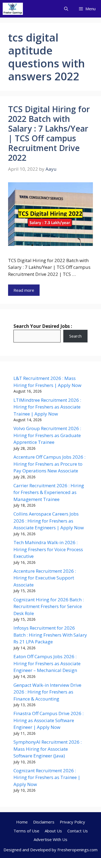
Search (75, 336)
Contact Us (77, 830)
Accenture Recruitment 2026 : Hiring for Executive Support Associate (44, 578)
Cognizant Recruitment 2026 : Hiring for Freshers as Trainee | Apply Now (46, 777)
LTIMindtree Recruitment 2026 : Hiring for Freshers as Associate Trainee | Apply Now (47, 407)
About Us (53, 830)
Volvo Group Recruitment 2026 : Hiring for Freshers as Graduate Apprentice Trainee (47, 435)
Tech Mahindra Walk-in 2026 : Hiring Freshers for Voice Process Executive (48, 549)
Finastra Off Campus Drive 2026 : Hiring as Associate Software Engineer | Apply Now (48, 720)
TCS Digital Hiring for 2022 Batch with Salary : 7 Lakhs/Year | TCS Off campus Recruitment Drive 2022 (49, 133)
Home (22, 822)
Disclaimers (43, 822)
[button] (66, 9)
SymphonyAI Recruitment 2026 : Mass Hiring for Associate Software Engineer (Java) (47, 749)
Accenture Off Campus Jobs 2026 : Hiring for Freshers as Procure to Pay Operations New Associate (49, 464)
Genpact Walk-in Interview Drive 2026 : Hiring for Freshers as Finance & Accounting (47, 692)
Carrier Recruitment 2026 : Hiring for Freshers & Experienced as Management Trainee (48, 492)
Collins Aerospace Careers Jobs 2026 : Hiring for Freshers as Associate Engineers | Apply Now (48, 521)
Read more (23, 290)
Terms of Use (26, 830)
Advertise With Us (50, 839)
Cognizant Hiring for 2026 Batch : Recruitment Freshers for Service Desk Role (48, 606)
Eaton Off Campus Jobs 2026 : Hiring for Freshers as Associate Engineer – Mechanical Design (47, 663)
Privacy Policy (72, 822)
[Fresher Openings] (13, 9)
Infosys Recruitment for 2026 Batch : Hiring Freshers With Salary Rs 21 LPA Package (50, 635)
